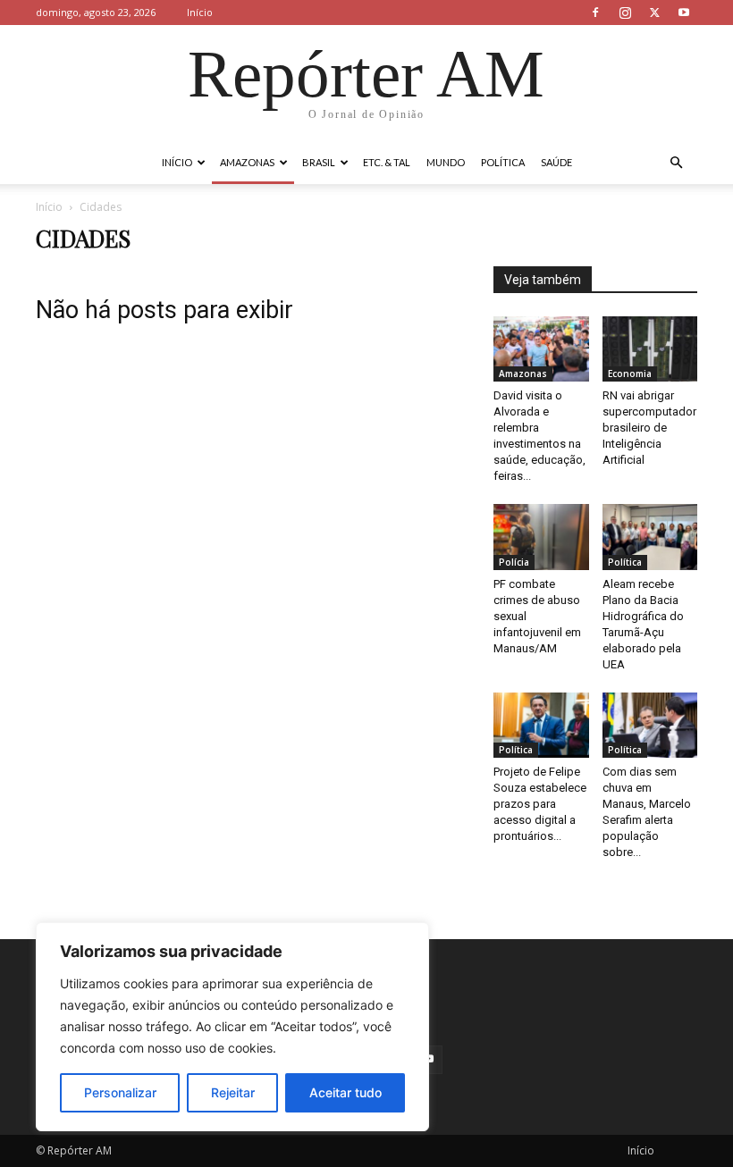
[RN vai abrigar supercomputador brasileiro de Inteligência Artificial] (650, 349)
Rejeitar (233, 1092)
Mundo (445, 162)
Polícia (514, 562)
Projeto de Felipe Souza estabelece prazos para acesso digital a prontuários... (539, 804)
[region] (232, 1026)
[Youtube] (683, 12)
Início (200, 12)
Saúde (556, 162)
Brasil (318, 162)
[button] (675, 163)
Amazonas (247, 162)
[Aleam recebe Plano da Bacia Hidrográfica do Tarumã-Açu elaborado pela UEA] (650, 536)
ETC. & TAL (386, 162)
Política (503, 162)
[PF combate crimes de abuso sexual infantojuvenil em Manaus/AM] (541, 536)
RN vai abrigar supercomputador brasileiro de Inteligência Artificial (649, 427)
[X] (654, 12)
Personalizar (120, 1092)
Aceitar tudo (345, 1092)
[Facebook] (595, 12)
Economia (630, 373)
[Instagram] (624, 12)
